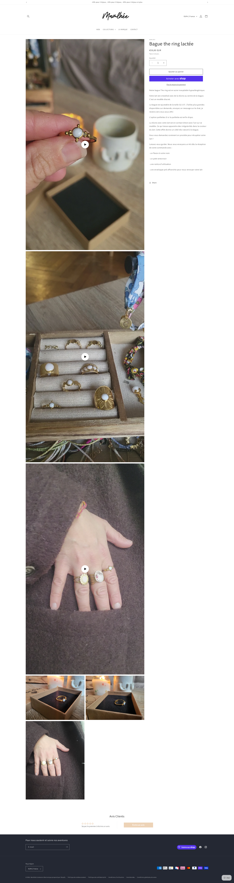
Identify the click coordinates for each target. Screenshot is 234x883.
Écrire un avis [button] (138, 825)
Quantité (152, 58)
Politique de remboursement (77, 877)
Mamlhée (33, 877)
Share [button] (154, 182)
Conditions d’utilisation (116, 877)
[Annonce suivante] (207, 2)
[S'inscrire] (66, 847)
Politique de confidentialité (97, 877)
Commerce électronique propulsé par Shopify (51, 877)
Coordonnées (130, 877)
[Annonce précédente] (26, 2)
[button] (28, 16)
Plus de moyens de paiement (176, 84)
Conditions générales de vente (146, 877)
